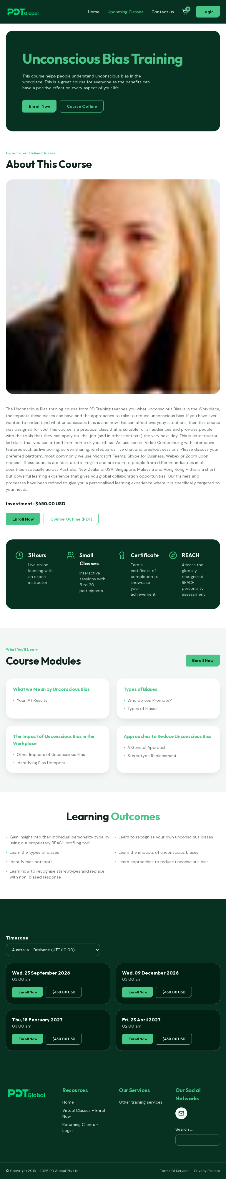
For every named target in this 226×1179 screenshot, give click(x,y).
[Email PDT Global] (181, 1113)
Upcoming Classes (125, 11)
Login (208, 11)
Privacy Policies (207, 1170)
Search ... (184, 1129)
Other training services (140, 1102)
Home (93, 11)
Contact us (163, 11)
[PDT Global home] (23, 12)
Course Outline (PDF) (71, 519)
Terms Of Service (174, 1170)
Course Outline (82, 106)
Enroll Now (39, 106)
